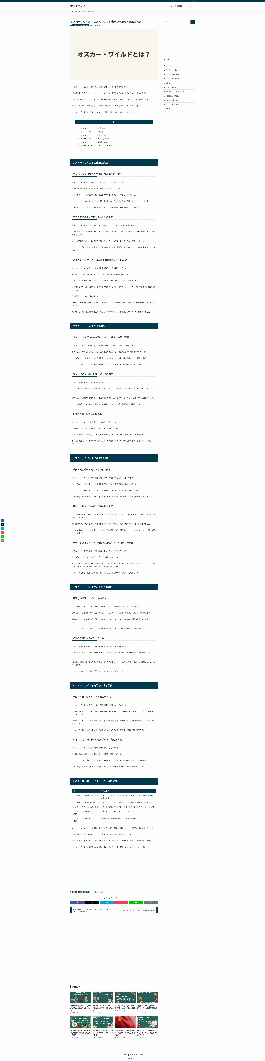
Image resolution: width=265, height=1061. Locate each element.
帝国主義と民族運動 (172, 96)
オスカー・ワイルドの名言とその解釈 (95, 139)
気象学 (168, 109)
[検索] (193, 1)
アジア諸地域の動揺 (172, 74)
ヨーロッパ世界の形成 (173, 78)
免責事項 (124, 1054)
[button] (77, 902)
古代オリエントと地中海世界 (175, 91)
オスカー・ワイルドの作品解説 (92, 132)
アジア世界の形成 (171, 70)
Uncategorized (170, 66)
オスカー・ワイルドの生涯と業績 (93, 128)
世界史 (74, 25)
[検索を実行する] (192, 22)
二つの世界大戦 (171, 87)
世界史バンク (78, 6)
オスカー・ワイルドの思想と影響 (93, 135)
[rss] (190, 1)
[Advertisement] (114, 869)
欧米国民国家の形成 (83, 25)
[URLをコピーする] (151, 902)
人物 (102, 892)
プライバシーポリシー (136, 1054)
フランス (96, 892)
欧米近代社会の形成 (172, 104)
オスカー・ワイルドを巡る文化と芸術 (95, 142)
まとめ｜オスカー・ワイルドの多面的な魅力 (97, 146)
